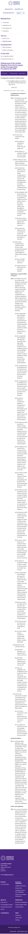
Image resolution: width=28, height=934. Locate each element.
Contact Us (18, 915)
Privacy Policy (13, 931)
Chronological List (7, 28)
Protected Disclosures (6, 907)
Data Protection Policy (22, 931)
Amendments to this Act (7, 59)
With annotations (6, 47)
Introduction (5, 22)
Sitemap (17, 920)
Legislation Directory (20, 885)
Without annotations (7, 50)
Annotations (5, 31)
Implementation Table (21, 904)
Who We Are (4, 902)
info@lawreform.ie (8, 874)
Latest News (18, 917)
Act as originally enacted (7, 56)
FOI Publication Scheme (7, 904)
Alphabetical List (6, 25)
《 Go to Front (4, 73)
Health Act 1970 (14, 81)
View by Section (6, 41)
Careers (2, 909)
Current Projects (5, 884)
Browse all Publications (21, 902)
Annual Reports (19, 907)
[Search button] (24, 13)
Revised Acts (18, 888)
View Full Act (5, 38)
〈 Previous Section (13, 73)
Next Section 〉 (22, 73)
